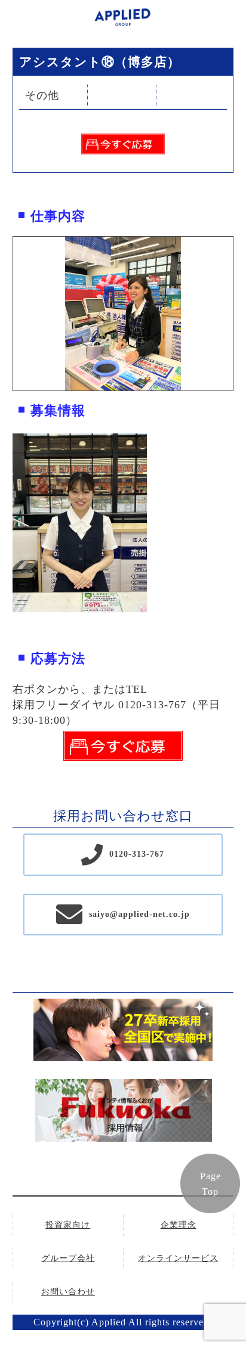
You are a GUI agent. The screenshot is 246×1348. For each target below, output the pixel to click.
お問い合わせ (68, 1291)
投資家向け (67, 1224)
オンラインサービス (178, 1258)
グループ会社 (68, 1258)
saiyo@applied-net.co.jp (139, 914)
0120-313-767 (136, 854)
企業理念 (178, 1224)
